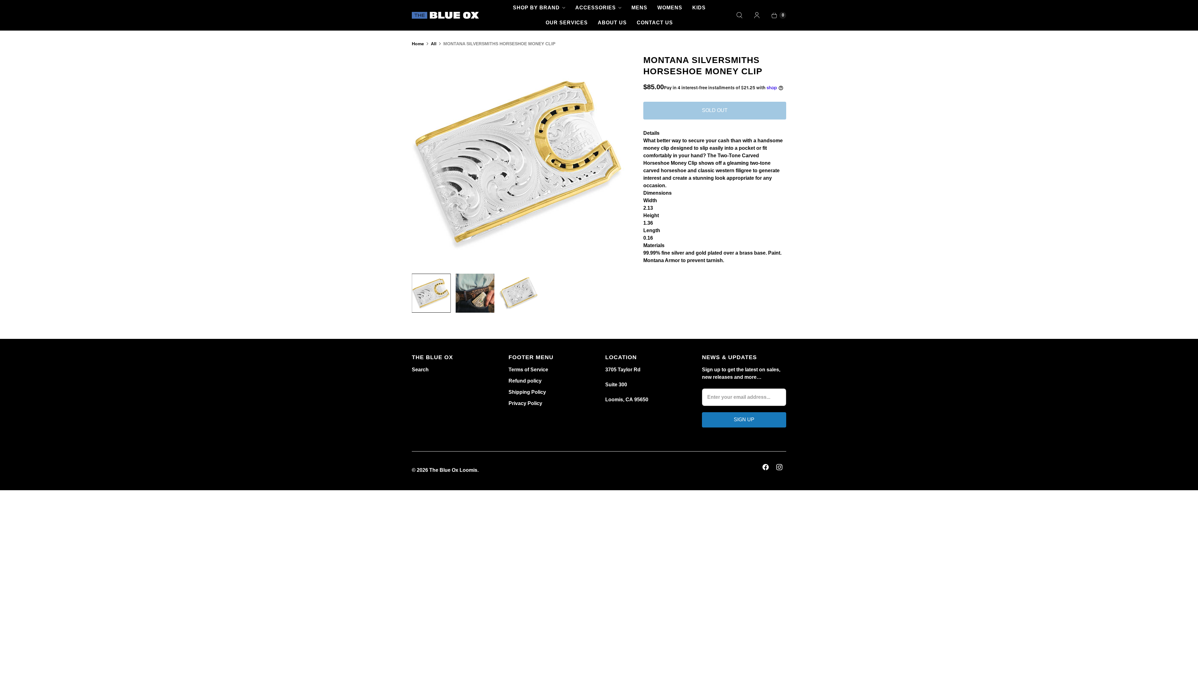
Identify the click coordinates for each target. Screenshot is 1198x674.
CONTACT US (655, 22)
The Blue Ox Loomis (453, 470)
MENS (639, 7)
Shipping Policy (527, 392)
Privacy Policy (525, 403)
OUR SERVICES (567, 22)
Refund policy (525, 380)
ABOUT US (612, 22)
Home (418, 43)
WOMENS (669, 7)
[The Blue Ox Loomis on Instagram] (779, 467)
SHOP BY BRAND (536, 7)
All (433, 43)
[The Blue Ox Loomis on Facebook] (765, 467)
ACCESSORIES (595, 7)
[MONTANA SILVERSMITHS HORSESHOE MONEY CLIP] (563, 162)
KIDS (699, 7)
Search (420, 369)
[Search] (739, 15)
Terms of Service (528, 369)
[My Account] (757, 15)
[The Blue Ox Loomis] (445, 15)
